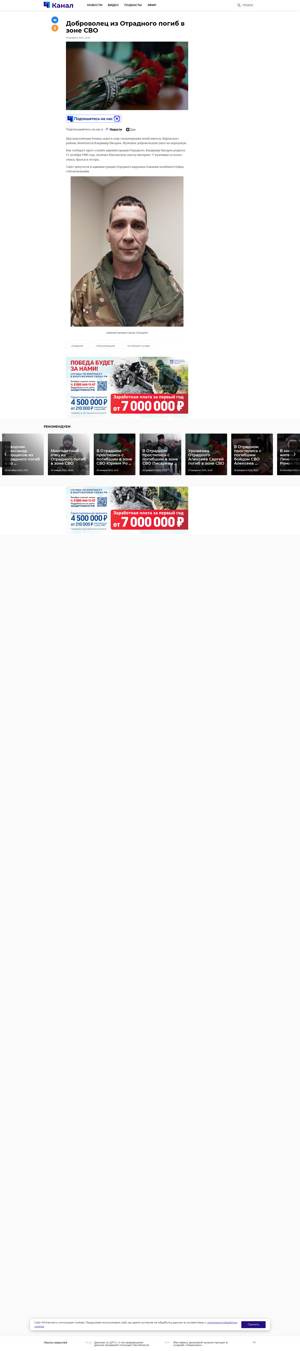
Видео (113, 5)
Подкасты (133, 5)
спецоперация (105, 345)
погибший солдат (138, 345)
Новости (94, 5)
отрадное (77, 345)
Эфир (151, 5)
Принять (253, 1324)
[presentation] (5, 454)
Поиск (248, 5)
